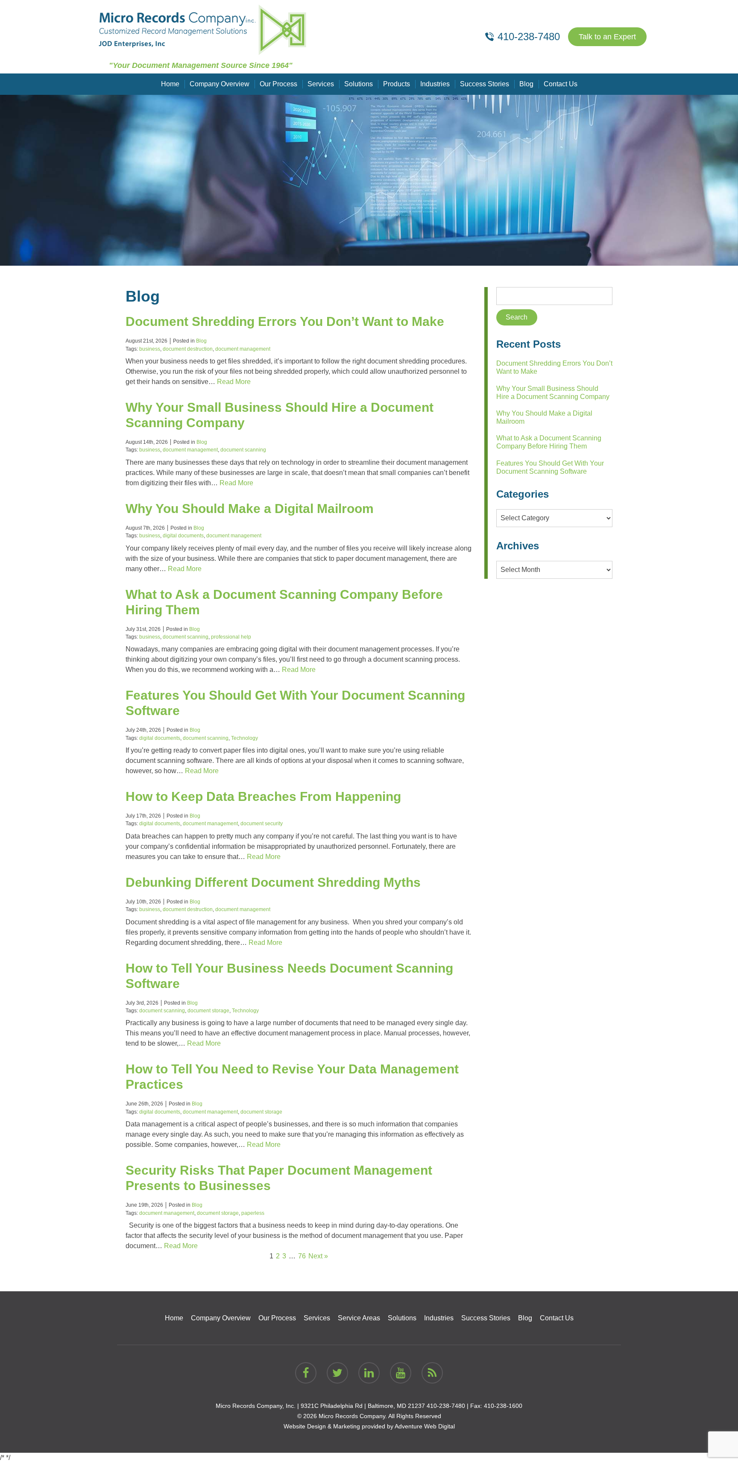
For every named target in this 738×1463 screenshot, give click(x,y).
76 (302, 1256)
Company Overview (219, 84)
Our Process (278, 84)
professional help (231, 637)
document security (261, 824)
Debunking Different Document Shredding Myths (273, 882)
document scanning (243, 450)
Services (321, 84)
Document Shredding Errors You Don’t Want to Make (285, 321)
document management (242, 349)
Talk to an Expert (607, 36)
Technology (244, 738)
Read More (234, 381)
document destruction (188, 349)
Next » (318, 1256)
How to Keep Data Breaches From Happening (263, 796)
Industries (435, 84)
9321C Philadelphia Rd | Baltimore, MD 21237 (363, 1405)
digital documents (183, 536)
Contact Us (560, 84)
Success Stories (484, 84)
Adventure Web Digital (425, 1426)
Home (170, 84)
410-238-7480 (446, 1405)
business (149, 349)
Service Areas (359, 1318)
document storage (208, 1011)
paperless (252, 1213)
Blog (526, 84)
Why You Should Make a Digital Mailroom (250, 508)
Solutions (358, 84)
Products (396, 84)
